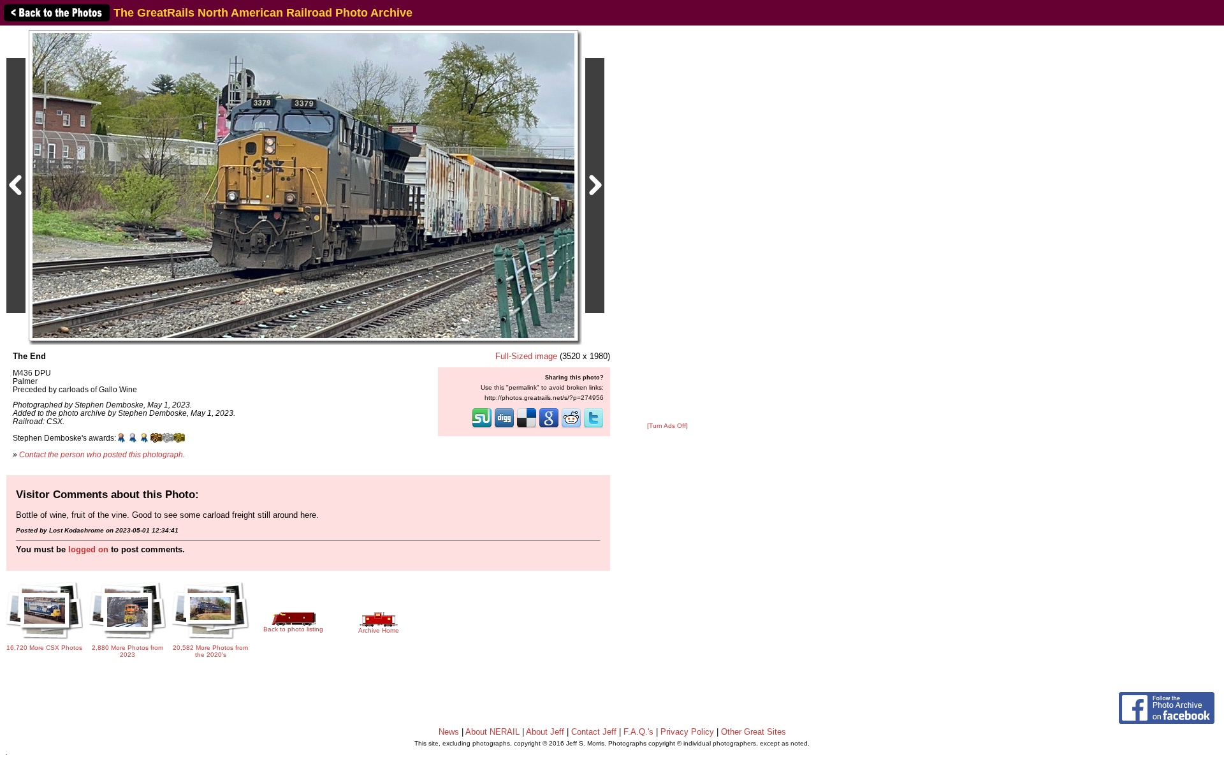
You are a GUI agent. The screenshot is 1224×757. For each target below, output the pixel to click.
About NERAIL (492, 732)
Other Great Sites (753, 732)
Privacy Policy (687, 732)
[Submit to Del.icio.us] (526, 426)
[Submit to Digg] (504, 426)
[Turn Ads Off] (667, 425)
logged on (88, 549)
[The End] (303, 185)
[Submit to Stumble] (482, 426)
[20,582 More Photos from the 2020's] (210, 640)
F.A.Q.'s (638, 732)
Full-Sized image (526, 356)
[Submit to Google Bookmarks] (549, 426)
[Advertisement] (667, 224)
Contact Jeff (593, 732)
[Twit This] (593, 426)
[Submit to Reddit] (571, 426)
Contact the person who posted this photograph (101, 454)
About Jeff (545, 732)
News (449, 732)
